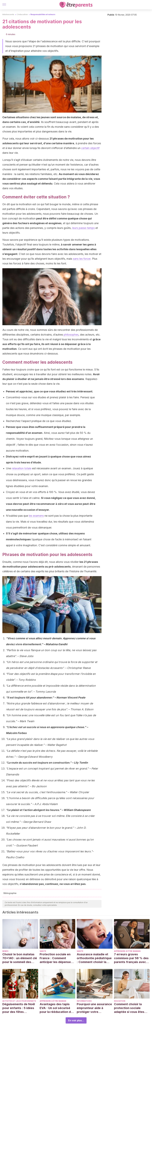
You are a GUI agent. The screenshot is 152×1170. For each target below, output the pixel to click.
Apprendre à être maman (127, 951)
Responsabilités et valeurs (42, 14)
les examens (36, 515)
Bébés (5, 951)
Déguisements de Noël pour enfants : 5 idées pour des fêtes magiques (18, 1008)
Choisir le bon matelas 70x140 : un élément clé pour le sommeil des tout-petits (19, 958)
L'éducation (22, 14)
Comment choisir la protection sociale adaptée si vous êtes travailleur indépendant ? (131, 1008)
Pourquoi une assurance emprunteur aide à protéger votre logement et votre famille (94, 1008)
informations (84, 1001)
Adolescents (8, 14)
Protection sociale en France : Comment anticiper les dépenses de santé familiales (56, 958)
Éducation (119, 1001)
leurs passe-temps (83, 227)
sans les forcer (82, 258)
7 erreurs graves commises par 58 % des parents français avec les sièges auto (131, 958)
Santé (43, 951)
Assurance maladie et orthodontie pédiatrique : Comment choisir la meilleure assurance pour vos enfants (94, 958)
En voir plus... (76, 1020)
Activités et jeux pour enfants (19, 1001)
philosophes (71, 334)
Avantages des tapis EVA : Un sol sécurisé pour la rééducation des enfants (57, 1008)
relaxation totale (21, 468)
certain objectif (90, 148)
